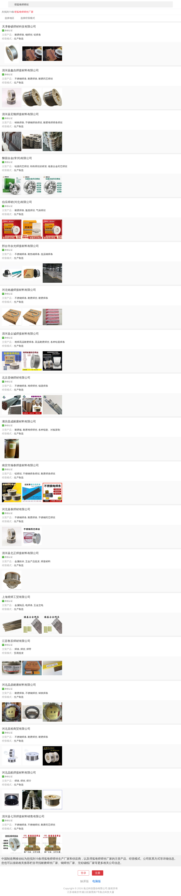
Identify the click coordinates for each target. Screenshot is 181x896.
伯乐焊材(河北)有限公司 (17, 202)
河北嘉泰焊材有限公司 (16, 509)
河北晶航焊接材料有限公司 (19, 772)
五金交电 (38, 605)
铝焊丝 (18, 473)
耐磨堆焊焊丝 (30, 429)
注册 (97, 873)
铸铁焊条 (19, 122)
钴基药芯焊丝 (22, 166)
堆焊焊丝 (32, 385)
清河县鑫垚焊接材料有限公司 (20, 70)
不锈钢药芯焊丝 (46, 517)
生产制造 (19, 38)
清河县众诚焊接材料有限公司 (20, 333)
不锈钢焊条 (21, 78)
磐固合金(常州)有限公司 (17, 158)
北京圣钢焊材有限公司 (16, 377)
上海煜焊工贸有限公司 (16, 597)
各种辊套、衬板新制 (49, 429)
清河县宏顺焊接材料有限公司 (20, 114)
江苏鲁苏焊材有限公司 (16, 641)
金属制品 (19, 605)
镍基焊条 (43, 385)
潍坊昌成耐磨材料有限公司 (19, 421)
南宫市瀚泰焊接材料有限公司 (20, 465)
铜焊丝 (29, 34)
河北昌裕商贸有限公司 (16, 729)
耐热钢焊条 (34, 254)
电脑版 (96, 881)
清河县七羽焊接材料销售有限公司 (23, 816)
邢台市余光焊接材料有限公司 (20, 246)
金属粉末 (19, 561)
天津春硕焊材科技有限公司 (19, 26)
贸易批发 (19, 653)
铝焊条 (37, 34)
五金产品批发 (32, 561)
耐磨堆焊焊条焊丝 (53, 122)
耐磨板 (18, 429)
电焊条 (29, 605)
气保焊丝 (41, 210)
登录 (83, 873)
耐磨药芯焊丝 (45, 78)
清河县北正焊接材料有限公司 (20, 553)
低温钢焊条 (47, 254)
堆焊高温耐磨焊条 (24, 341)
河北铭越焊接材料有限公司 (19, 290)
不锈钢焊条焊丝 (33, 122)
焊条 (17, 649)
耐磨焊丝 (32, 298)
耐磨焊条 (19, 34)
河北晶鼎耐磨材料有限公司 (19, 685)
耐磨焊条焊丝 (48, 473)
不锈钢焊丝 (31, 693)
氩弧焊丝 (30, 210)
